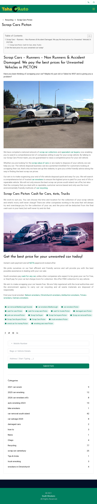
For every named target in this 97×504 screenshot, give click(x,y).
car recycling (42, 188)
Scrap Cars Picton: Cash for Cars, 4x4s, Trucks (25, 45)
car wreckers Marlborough (48, 307)
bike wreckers (14, 408)
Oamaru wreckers (20, 298)
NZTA (31, 263)
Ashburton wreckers (70, 295)
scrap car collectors (48, 152)
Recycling (12, 445)
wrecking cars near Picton (43, 323)
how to (11, 429)
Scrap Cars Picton (38, 319)
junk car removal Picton (16, 315)
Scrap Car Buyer (37, 315)
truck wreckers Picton (59, 319)
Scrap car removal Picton (82, 315)
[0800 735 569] (89, 2)
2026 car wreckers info (18, 397)
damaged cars (14, 424)
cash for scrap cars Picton (37, 311)
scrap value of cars (40, 163)
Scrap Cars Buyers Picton (16, 319)
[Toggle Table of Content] (88, 36)
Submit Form (48, 366)
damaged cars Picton (84, 311)
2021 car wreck (15, 387)
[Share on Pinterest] (13, 333)
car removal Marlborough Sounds (19, 307)
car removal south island (19, 413)
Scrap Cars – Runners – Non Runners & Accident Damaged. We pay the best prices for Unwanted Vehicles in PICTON (49, 41)
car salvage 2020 (15, 419)
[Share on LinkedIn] (17, 333)
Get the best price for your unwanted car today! (25, 48)
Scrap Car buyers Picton (58, 315)
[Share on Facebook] (5, 333)
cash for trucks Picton (61, 311)
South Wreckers (48, 496)
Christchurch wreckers (51, 295)
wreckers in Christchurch (19, 467)
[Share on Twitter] (9, 333)
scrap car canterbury (17, 451)
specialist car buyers (71, 152)
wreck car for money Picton (17, 323)
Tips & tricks (13, 456)
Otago (10, 440)
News (10, 435)
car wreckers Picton (71, 307)
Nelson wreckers (32, 295)
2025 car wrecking (16, 392)
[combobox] (10, 343)
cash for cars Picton (14, 311)
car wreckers (37, 179)
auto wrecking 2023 (17, 403)
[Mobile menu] (94, 9)
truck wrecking (14, 461)
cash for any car (28, 276)
